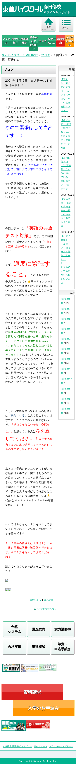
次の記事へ (49, 600)
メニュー (66, 28)
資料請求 (61, 40)
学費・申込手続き (62, 646)
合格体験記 (24, 40)
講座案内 (38, 629)
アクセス (6, 40)
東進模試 (38, 646)
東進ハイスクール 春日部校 (20, 55)
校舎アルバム (52, 40)
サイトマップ (40, 746)
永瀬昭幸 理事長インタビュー (17, 746)
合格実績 (14, 646)
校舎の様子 (15, 40)
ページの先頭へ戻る (46, 609)
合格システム (14, 629)
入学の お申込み (70, 41)
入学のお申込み (43, 708)
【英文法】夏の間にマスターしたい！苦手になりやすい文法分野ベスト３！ (65, 95)
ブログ (42, 40)
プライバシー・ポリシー (61, 746)
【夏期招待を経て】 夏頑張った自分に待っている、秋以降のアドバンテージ (66, 173)
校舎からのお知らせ (33, 43)
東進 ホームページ (48, 28)
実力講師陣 (62, 629)
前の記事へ (35, 600)
